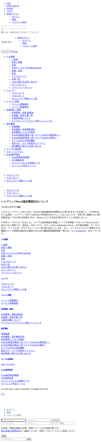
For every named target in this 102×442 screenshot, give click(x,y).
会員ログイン (12, 14)
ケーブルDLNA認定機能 (23, 140)
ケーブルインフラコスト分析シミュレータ (32, 121)
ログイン (16, 16)
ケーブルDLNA (78, 231)
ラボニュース (18, 93)
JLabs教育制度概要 (20, 157)
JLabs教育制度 (13, 154)
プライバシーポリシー (22, 87)
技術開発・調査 (13, 110)
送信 (29, 439)
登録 (14, 19)
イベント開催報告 (20, 107)
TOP (8, 3)
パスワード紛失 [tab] (13, 415)
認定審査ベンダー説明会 (23, 132)
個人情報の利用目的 (10, 431)
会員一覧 (16, 79)
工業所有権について (21, 118)
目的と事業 (17, 62)
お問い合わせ (12, 6)
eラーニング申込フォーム (24, 166)
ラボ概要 (10, 57)
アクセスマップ (19, 76)
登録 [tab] (8, 412)
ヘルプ (9, 11)
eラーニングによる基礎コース (26, 163)
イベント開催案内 (20, 104)
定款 (14, 73)
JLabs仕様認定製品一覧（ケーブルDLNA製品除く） (36, 135)
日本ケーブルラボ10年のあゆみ (26, 68)
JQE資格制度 (18, 160)
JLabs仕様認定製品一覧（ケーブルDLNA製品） (34, 138)
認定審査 (10, 124)
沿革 (14, 65)
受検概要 (16, 126)
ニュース (10, 90)
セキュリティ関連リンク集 (24, 98)
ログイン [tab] (10, 409)
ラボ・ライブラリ (14, 152)
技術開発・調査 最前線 (22, 112)
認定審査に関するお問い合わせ (26, 146)
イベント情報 (12, 101)
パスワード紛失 (19, 22)
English (9, 8)
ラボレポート (18, 96)
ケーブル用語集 (13, 149)
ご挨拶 (15, 59)
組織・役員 (17, 70)
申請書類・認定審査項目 (23, 129)
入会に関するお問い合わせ (24, 82)
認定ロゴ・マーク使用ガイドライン (29, 143)
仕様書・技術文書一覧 (22, 115)
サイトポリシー (19, 84)
